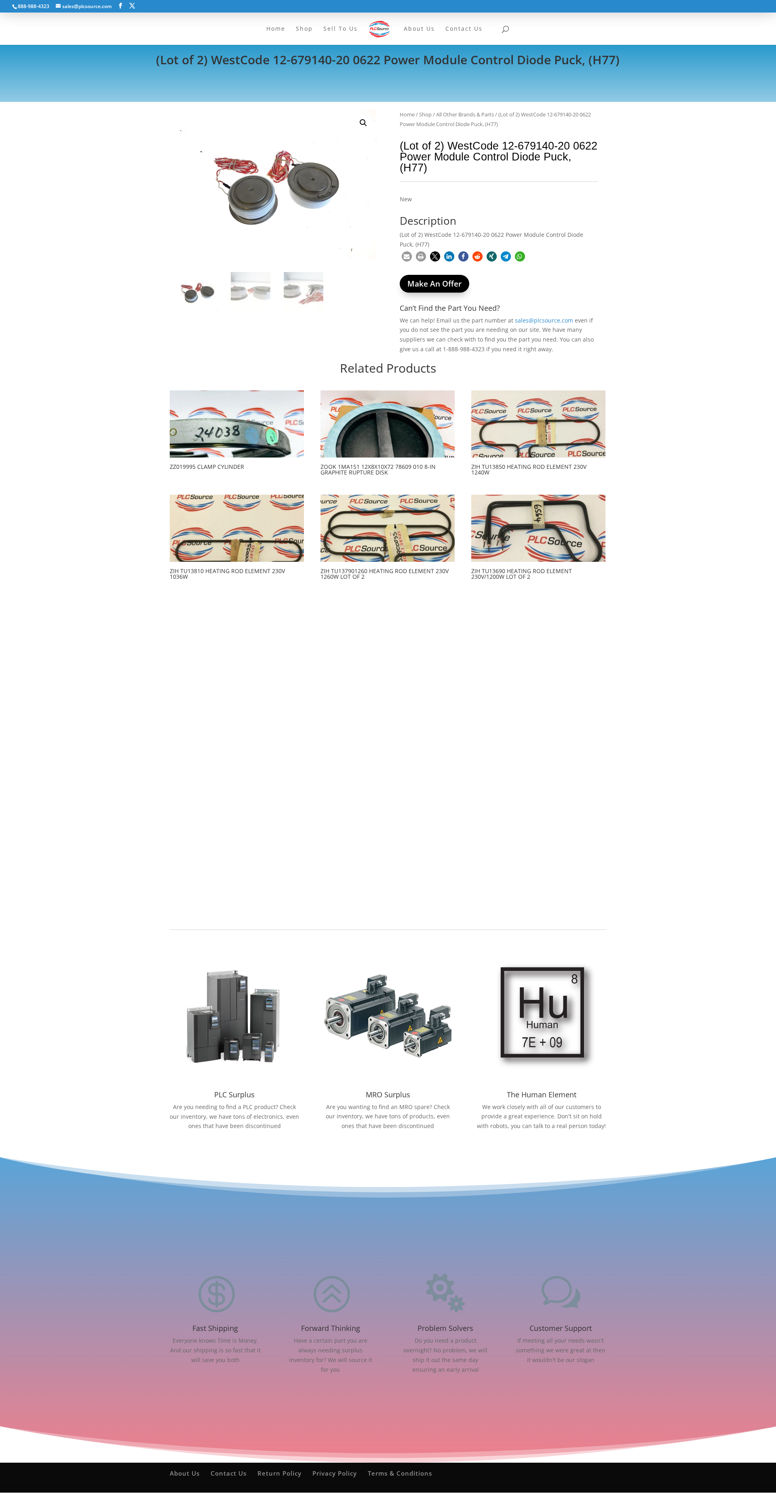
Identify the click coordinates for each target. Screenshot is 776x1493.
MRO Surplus (388, 1094)
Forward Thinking (330, 1328)
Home (407, 114)
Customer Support (560, 1328)
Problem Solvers (445, 1328)
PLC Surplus (234, 1094)
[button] (363, 123)
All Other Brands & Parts (465, 114)
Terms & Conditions (400, 1473)
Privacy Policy (334, 1473)
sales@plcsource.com (544, 320)
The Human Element (541, 1094)
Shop (425, 114)
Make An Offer (434, 283)
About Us (185, 1473)
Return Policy (279, 1473)
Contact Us (229, 1473)
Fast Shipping (215, 1328)
